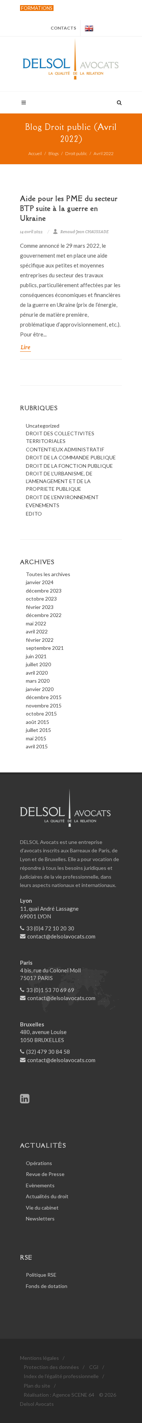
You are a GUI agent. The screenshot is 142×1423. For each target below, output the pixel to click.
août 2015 (37, 722)
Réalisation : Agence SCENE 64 (59, 1395)
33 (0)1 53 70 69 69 (50, 990)
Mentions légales (39, 1358)
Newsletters (40, 1218)
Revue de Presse (45, 1174)
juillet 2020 (38, 664)
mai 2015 (36, 738)
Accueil (35, 153)
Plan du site (37, 1385)
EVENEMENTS (42, 505)
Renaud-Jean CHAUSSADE (84, 231)
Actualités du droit (47, 1196)
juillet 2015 (38, 730)
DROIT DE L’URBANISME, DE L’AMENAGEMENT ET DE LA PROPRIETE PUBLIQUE (59, 481)
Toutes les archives (48, 574)
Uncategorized (42, 426)
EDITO (34, 513)
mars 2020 (38, 681)
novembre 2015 (44, 705)
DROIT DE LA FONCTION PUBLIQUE (69, 466)
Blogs (53, 153)
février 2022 (40, 640)
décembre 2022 (44, 615)
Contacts (63, 28)
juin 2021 (36, 656)
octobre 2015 (41, 713)
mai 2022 (36, 623)
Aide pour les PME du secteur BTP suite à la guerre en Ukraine (69, 208)
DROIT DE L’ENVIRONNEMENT (62, 497)
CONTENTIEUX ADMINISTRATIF (65, 449)
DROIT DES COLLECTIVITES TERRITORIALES (60, 437)
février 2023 (40, 607)
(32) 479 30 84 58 (48, 1051)
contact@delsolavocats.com (61, 936)
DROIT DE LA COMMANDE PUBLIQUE (71, 457)
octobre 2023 (41, 598)
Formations (37, 8)
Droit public (76, 153)
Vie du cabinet (42, 1207)
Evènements (40, 1185)
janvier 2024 (40, 582)
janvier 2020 (40, 689)
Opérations (39, 1163)
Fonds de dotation (46, 1286)
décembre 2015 (44, 697)
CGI (94, 1367)
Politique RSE (41, 1275)
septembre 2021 (45, 648)
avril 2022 (37, 631)
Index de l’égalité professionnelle (61, 1376)
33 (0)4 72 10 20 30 (50, 928)
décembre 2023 (44, 590)
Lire (25, 347)
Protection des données (51, 1367)
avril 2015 (37, 746)
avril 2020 (37, 673)
